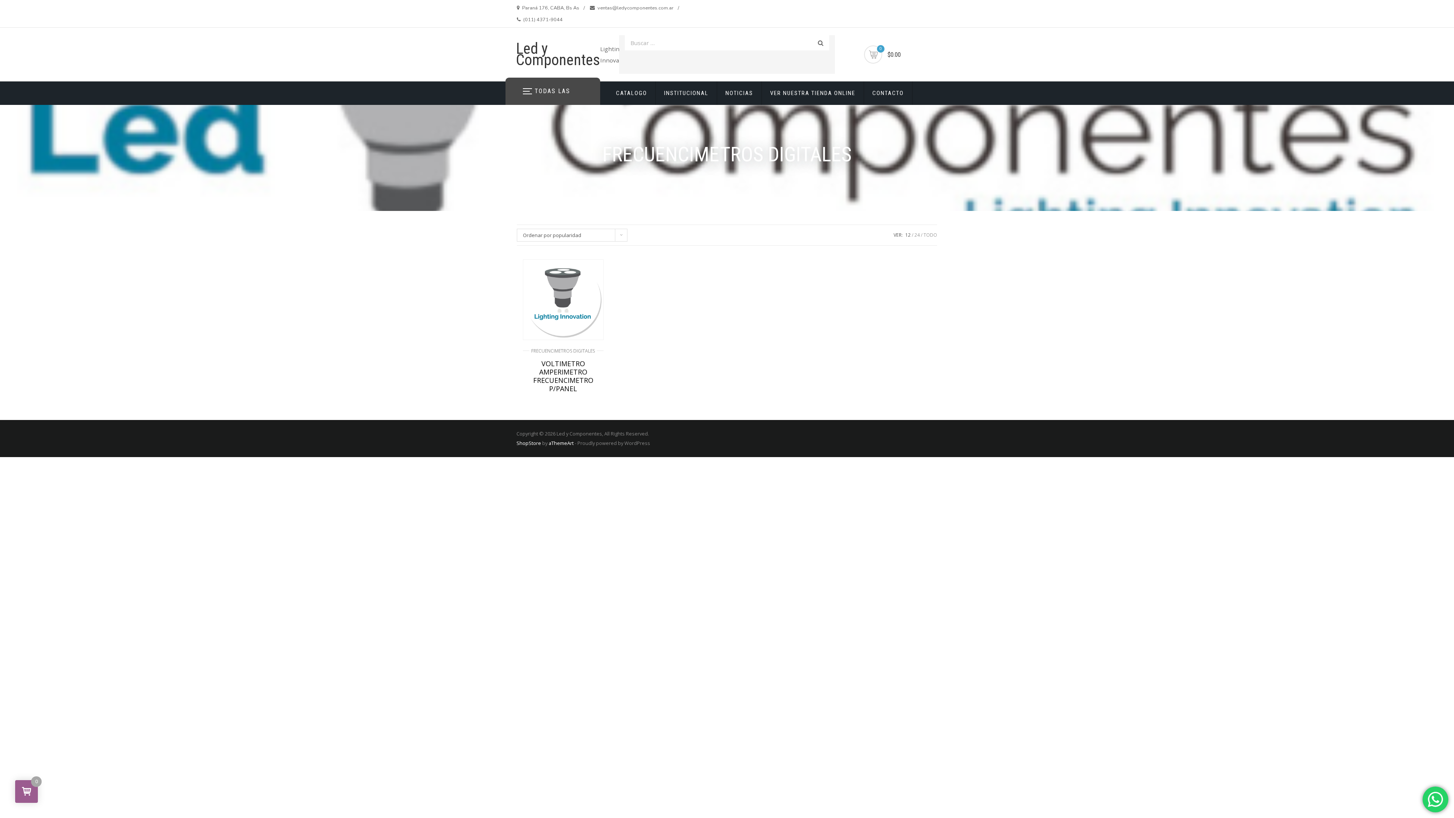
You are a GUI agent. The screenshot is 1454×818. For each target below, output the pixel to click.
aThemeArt (561, 443)
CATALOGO (631, 93)
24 (917, 235)
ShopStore (528, 443)
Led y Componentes (558, 54)
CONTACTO (888, 93)
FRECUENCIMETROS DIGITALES (563, 351)
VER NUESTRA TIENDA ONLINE (812, 93)
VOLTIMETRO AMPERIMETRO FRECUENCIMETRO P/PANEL (563, 376)
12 (908, 235)
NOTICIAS (739, 93)
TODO (930, 235)
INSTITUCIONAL (686, 93)
